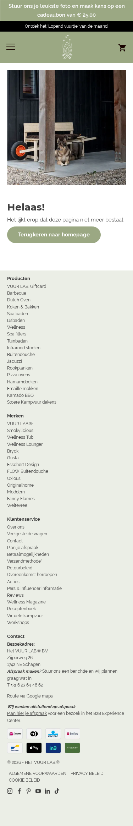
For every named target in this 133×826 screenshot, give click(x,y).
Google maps (40, 696)
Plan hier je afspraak (27, 713)
